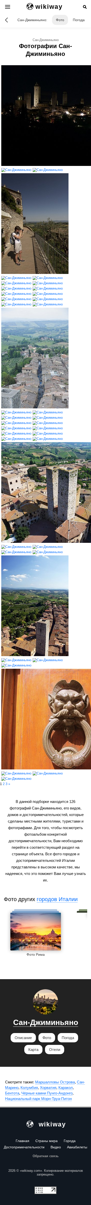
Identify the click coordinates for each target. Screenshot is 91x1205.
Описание (23, 1038)
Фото (60, 20)
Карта (33, 1049)
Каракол (65, 1087)
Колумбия (29, 1087)
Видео (56, 1147)
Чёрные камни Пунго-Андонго (47, 1093)
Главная (22, 1141)
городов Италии (57, 899)
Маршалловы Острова (55, 1082)
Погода (79, 20)
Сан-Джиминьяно (45, 1022)
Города (70, 1141)
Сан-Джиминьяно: (32, 20)
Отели (54, 1049)
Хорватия (48, 1087)
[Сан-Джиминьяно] (6, 20)
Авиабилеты (77, 1147)
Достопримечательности (24, 1147)
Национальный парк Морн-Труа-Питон (38, 1098)
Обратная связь (46, 1156)
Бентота (12, 1093)
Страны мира (46, 1141)
